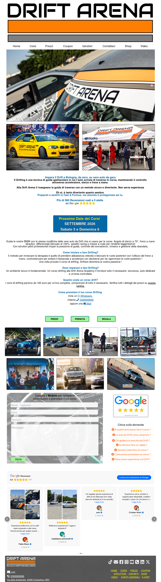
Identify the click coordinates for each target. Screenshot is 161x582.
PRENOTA (80, 318)
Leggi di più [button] (62, 502)
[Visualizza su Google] (25, 534)
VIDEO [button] (114, 577)
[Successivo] (152, 85)
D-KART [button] (146, 577)
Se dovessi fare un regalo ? (132, 444)
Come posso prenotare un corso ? (132, 454)
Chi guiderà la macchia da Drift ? (132, 440)
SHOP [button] (144, 573)
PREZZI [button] (134, 570)
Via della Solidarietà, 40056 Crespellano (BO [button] (28, 579)
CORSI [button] (123, 570)
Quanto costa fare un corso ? (133, 449)
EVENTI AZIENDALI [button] (130, 577)
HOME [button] (114, 570)
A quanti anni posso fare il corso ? (132, 429)
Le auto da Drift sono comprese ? (133, 434)
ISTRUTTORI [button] (120, 573)
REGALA (106, 318)
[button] (7, 516)
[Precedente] (9, 85)
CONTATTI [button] (134, 573)
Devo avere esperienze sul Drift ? (132, 459)
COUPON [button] (145, 570)
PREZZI (54, 318)
